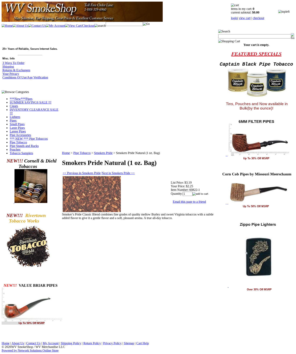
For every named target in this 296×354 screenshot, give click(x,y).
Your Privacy (10, 74)
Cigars (14, 106)
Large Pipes (17, 127)
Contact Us (33, 343)
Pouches (15, 149)
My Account (51, 343)
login (234, 18)
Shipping (8, 66)
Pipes (13, 120)
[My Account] (55, 25)
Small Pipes (17, 124)
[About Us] (20, 25)
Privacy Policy (112, 343)
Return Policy (92, 343)
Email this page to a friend (189, 201)
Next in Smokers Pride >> (118, 173)
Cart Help (142, 343)
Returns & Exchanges (16, 70)
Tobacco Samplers (21, 153)
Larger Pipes (18, 131)
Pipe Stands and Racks (24, 146)
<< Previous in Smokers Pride (82, 173)
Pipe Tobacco (18, 142)
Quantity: (177, 193)
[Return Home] (82, 20)
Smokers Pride (103, 153)
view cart (244, 18)
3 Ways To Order (13, 63)
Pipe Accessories (20, 135)
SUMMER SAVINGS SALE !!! (30, 102)
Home (66, 153)
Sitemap (129, 343)
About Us (17, 343)
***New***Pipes (21, 98)
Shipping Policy (71, 343)
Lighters (15, 117)
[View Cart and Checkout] (79, 25)
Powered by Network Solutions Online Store (30, 350)
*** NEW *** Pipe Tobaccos (29, 138)
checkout (258, 18)
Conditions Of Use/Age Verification (25, 77)
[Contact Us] (37, 25)
